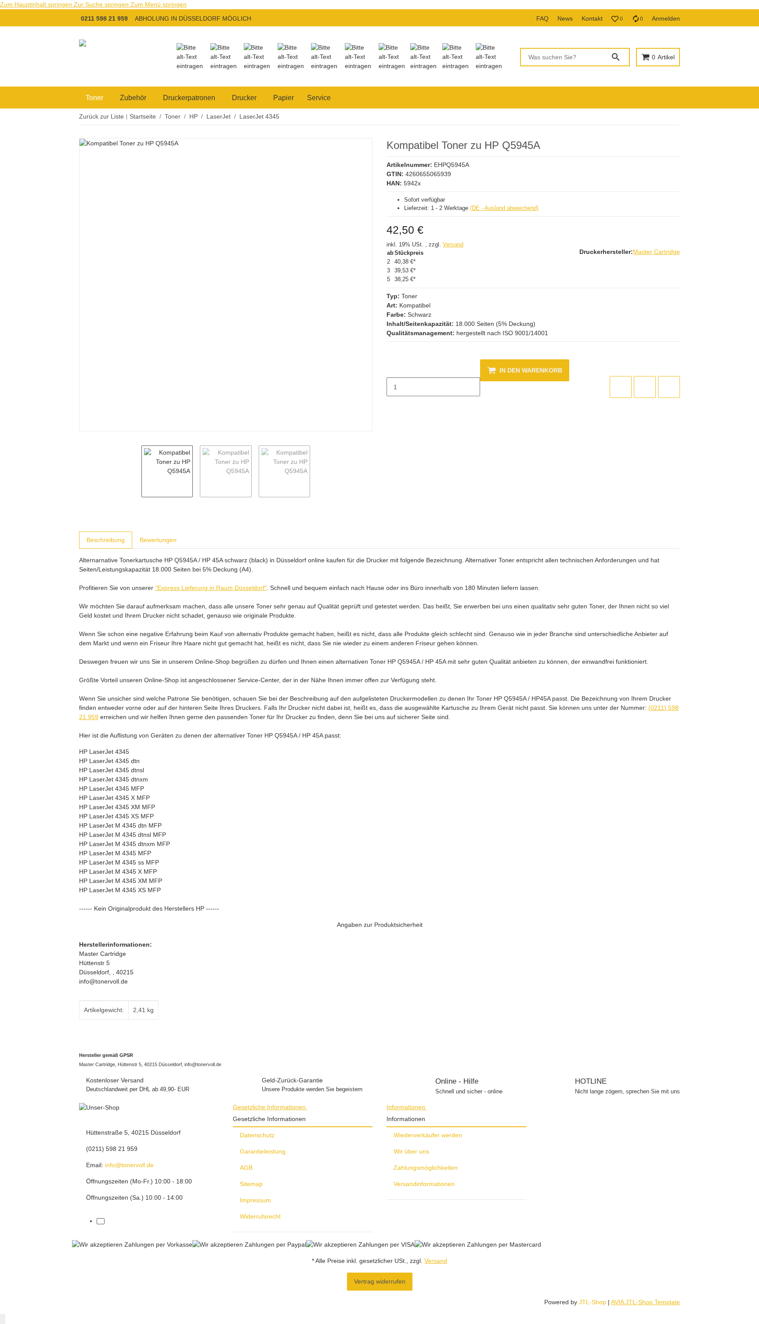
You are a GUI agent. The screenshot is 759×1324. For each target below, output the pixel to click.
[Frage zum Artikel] (669, 387)
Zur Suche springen (102, 4)
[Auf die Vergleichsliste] (621, 387)
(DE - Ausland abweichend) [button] (504, 208)
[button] (617, 18)
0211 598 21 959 (104, 18)
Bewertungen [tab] (158, 539)
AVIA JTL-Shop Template (645, 1302)
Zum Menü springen (158, 4)
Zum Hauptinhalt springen (37, 4)
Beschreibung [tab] (106, 539)
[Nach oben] (2, 1319)
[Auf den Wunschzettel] (645, 387)
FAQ (542, 18)
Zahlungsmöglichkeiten (426, 1167)
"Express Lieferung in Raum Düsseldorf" (211, 587)
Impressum (255, 1200)
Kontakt (592, 18)
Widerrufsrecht (260, 1216)
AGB (246, 1167)
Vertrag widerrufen (379, 1281)
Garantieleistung (263, 1151)
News (565, 18)
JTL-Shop (593, 1302)
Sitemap (251, 1183)
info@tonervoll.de (129, 1164)
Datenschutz (257, 1135)
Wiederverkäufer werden (428, 1135)
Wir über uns (411, 1151)
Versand (453, 244)
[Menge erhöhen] (394, 405)
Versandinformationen (424, 1183)
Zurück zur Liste (101, 116)
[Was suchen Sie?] (620, 57)
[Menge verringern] (394, 368)
